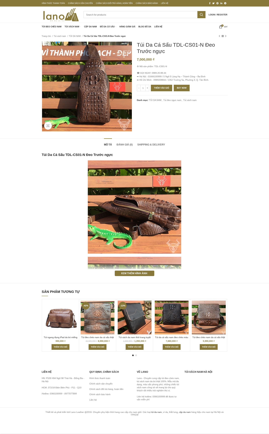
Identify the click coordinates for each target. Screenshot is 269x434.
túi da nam (156, 412)
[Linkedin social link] (221, 3)
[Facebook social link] (209, 3)
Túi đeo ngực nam (172, 100)
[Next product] (225, 36)
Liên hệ (93, 400)
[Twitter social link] (213, 3)
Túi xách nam (60, 36)
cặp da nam (185, 412)
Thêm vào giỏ (161, 88)
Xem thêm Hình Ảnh (134, 273)
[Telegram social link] (225, 3)
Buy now (181, 88)
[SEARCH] (201, 14)
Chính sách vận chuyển (101, 383)
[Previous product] (219, 36)
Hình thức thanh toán (99, 378)
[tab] (108, 143)
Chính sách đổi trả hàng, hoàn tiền (106, 389)
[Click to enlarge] (48, 126)
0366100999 (56, 393)
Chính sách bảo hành (100, 394)
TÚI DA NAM (75, 36)
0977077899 (70, 393)
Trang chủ (46, 36)
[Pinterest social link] (217, 3)
